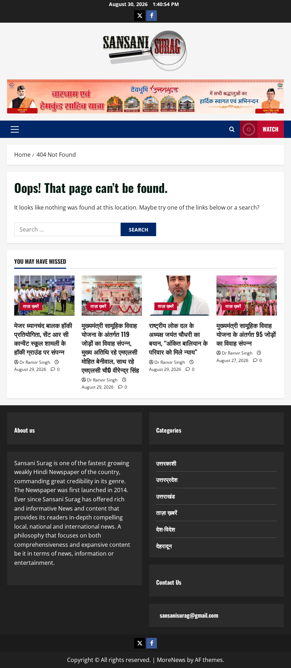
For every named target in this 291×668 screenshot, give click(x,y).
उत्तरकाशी (166, 463)
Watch (271, 129)
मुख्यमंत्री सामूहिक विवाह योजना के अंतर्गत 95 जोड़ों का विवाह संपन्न (246, 334)
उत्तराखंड (165, 496)
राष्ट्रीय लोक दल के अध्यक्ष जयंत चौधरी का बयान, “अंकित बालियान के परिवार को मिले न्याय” (178, 339)
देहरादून (164, 545)
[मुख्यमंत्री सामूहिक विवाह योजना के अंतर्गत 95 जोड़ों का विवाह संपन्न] (246, 295)
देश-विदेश (165, 529)
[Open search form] (232, 129)
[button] (14, 129)
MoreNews (171, 660)
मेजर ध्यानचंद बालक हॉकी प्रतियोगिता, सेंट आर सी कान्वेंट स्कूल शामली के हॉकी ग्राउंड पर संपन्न (43, 339)
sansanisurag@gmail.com (189, 615)
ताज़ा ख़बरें (31, 306)
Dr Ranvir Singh (35, 362)
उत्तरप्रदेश (166, 479)
